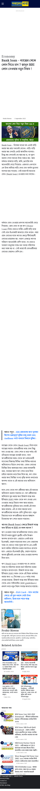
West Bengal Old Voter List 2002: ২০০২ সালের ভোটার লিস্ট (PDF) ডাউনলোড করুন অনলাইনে (26, 758)
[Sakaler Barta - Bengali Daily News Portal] (20, 4)
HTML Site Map (5, 785)
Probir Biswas (7, 119)
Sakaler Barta (18, 776)
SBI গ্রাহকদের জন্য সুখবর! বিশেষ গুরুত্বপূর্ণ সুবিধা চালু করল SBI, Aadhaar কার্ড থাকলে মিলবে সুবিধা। (21, 435)
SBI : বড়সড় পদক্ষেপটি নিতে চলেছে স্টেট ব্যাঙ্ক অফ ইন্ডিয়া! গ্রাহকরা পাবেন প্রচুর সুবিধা (29, 666)
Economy (8, 56)
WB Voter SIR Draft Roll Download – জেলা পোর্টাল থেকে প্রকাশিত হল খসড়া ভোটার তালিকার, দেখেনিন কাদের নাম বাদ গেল (26, 732)
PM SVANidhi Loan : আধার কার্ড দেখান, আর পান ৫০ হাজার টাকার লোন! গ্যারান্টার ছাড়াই (10, 666)
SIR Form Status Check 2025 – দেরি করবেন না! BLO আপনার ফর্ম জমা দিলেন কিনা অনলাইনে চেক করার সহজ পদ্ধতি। (26, 747)
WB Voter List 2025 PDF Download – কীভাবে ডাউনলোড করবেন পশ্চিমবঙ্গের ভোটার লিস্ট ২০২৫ (26, 718)
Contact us (3, 781)
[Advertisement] (20, 32)
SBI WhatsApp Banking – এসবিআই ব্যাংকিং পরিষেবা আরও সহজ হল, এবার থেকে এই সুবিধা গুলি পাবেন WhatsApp (28, 691)
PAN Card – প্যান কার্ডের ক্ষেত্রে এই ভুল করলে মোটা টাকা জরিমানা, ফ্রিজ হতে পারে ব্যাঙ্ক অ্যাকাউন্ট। (21, 597)
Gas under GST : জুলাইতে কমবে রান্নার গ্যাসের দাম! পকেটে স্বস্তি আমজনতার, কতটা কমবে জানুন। (9, 690)
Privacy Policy (4, 778)
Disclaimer (3, 783)
